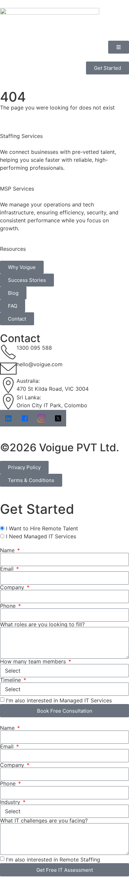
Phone (8, 605)
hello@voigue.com (40, 364)
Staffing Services (21, 136)
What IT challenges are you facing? (44, 820)
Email (7, 568)
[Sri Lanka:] (8, 401)
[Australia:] (8, 385)
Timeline (11, 680)
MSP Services (17, 188)
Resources (13, 248)
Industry (11, 802)
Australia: (28, 380)
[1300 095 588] (8, 352)
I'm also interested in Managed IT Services (59, 700)
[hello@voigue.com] (8, 368)
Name (8, 550)
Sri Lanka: (29, 397)
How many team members (33, 661)
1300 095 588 (34, 347)
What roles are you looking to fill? (42, 624)
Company (13, 587)
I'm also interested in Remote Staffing (53, 859)
